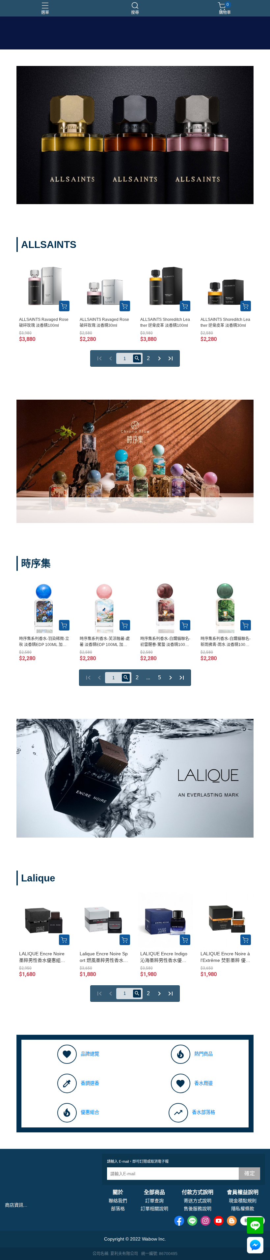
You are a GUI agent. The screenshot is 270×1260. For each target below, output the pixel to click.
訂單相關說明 (154, 1208)
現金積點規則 (242, 1200)
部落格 (118, 1208)
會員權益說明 (242, 1192)
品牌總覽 (90, 1054)
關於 (118, 1192)
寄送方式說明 (197, 1200)
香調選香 (90, 1083)
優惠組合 (90, 1112)
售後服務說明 (197, 1208)
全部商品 (154, 1192)
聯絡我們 (118, 1200)
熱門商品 (203, 1054)
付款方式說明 (197, 1192)
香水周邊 (203, 1083)
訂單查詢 (154, 1200)
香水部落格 (203, 1112)
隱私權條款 (242, 1208)
